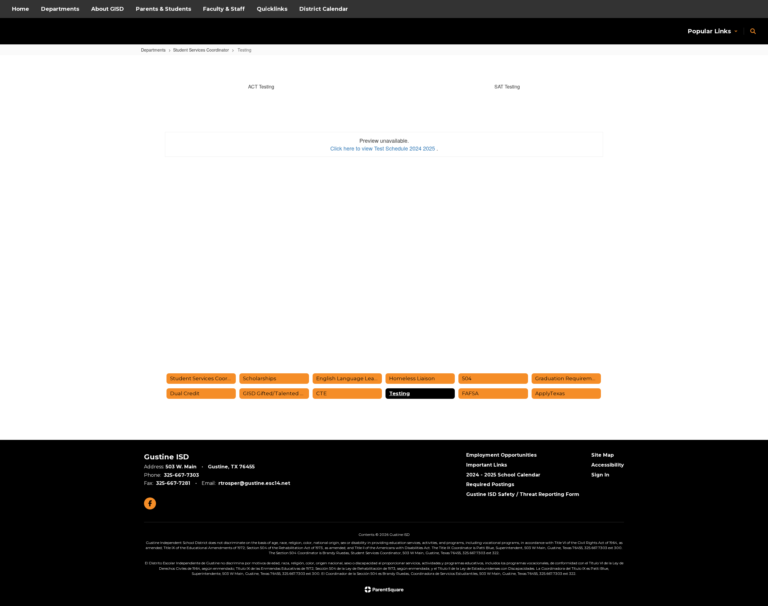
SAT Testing (507, 86)
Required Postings (490, 484)
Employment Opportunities (501, 455)
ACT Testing (261, 86)
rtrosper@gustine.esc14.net (254, 483)
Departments (153, 50)
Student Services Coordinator (201, 50)
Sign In (600, 475)
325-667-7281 (173, 483)
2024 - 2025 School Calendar (503, 475)
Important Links (486, 465)
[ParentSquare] (384, 589)
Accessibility (607, 465)
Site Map (602, 455)
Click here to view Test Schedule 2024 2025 (383, 148)
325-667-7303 (181, 475)
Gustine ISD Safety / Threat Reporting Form (522, 494)
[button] (713, 31)
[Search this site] (753, 31)
